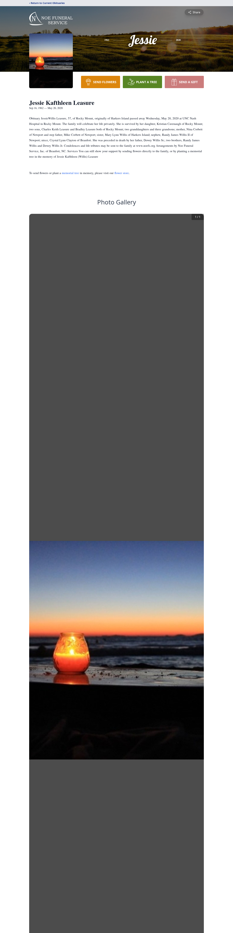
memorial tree (70, 173)
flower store (121, 173)
